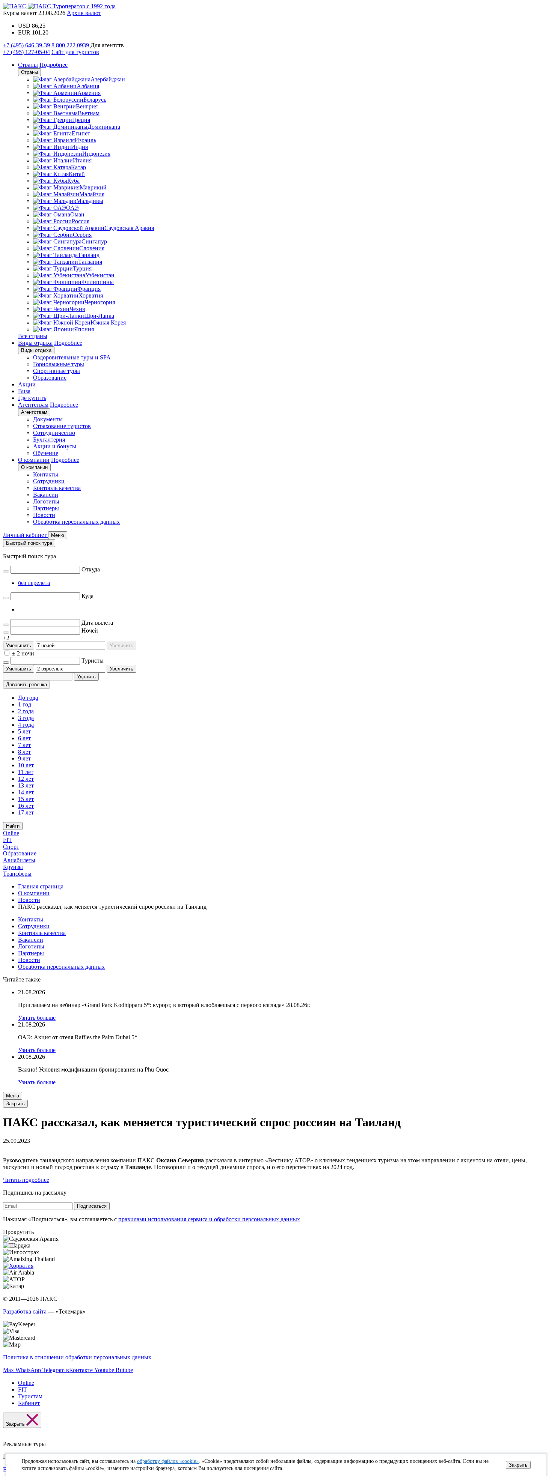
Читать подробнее (26, 1180)
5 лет (24, 731)
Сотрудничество (54, 433)
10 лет (26, 765)
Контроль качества (57, 488)
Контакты (45, 474)
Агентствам (33, 404)
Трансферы (17, 873)
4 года (26, 724)
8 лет (24, 752)
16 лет (26, 806)
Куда (87, 596)
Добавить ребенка (26, 684)
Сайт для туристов (75, 52)
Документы (48, 419)
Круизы (13, 867)
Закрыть (518, 1465)
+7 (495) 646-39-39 (26, 45)
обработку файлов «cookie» (168, 1461)
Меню (12, 1096)
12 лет (26, 779)
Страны (28, 65)
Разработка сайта (25, 1311)
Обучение (45, 453)
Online (11, 833)
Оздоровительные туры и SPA (72, 357)
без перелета (34, 583)
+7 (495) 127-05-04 (26, 52)
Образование (49, 377)
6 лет (24, 738)
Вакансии (45, 494)
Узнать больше (37, 1018)
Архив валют (84, 13)
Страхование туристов (62, 426)
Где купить (32, 398)
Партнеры (46, 508)
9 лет (24, 758)
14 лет (26, 792)
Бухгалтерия (49, 439)
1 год (24, 704)
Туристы (92, 660)
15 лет (26, 799)
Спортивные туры (56, 371)
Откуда (90, 569)
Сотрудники (49, 481)
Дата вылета (97, 622)
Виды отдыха (35, 343)
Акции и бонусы (54, 446)
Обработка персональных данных (76, 522)
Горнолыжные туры (58, 364)
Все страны (32, 336)
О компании (34, 460)
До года (28, 697)
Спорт (11, 846)
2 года (26, 711)
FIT (7, 840)
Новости (44, 515)
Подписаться (92, 1206)
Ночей (89, 630)
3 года (26, 718)
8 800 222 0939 (70, 45)
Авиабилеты (19, 860)
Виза (24, 391)
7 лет (24, 745)
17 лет (26, 812)
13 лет (26, 785)
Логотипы (46, 501)
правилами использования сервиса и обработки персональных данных (209, 1219)
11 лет (25, 772)
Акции (27, 384)
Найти (13, 826)
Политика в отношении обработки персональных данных (77, 1357)
